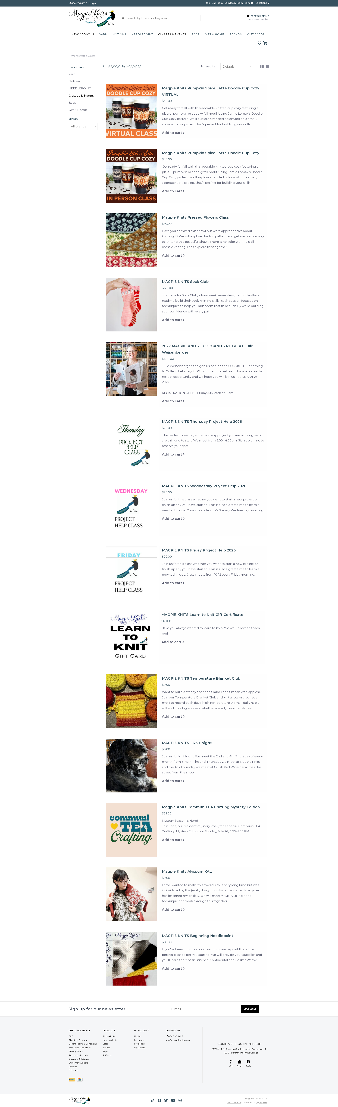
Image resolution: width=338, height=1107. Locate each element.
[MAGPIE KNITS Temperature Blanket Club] (131, 701)
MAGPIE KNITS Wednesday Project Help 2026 (204, 486)
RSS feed (107, 1055)
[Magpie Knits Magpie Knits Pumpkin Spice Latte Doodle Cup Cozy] (131, 176)
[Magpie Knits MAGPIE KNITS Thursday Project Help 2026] (131, 444)
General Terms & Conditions (83, 1043)
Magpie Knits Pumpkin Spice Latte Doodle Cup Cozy (210, 153)
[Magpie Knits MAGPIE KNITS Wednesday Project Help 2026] (131, 509)
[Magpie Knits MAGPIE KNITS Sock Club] (131, 304)
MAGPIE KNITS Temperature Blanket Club (201, 678)
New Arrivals (83, 34)
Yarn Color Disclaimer (79, 1047)
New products (110, 1040)
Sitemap (73, 1066)
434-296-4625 (175, 1036)
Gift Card (73, 1070)
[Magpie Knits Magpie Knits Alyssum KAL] (131, 894)
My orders (139, 1040)
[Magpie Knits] (92, 18)
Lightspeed (261, 1102)
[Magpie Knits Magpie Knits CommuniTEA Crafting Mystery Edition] (131, 830)
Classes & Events (172, 34)
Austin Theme (234, 1102)
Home (72, 55)
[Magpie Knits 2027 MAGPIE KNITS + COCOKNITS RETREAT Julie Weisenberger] (131, 369)
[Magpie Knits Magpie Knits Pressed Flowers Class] (131, 240)
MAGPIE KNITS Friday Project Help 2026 (199, 550)
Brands (235, 34)
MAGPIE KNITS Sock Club (185, 282)
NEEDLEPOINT (142, 34)
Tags (105, 1051)
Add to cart (172, 133)
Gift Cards (256, 34)
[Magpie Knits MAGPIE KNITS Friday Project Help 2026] (131, 573)
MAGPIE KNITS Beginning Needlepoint (197, 936)
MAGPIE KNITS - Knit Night (187, 743)
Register (138, 1036)
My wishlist (140, 1047)
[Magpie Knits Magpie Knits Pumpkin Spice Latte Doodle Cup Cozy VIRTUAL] (131, 111)
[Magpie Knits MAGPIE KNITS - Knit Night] (131, 766)
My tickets (139, 1043)
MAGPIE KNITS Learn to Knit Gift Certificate (202, 615)
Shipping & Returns (79, 1059)
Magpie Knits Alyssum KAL (187, 871)
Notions (119, 34)
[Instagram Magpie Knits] (180, 1100)
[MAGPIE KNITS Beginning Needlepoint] (131, 959)
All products (109, 1036)
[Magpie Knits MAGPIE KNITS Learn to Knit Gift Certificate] (131, 637)
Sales (105, 1043)
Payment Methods (78, 1055)
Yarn (103, 34)
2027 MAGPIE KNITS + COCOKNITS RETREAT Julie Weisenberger (207, 349)
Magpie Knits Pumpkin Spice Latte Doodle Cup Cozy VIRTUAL (210, 91)
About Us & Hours (78, 1040)
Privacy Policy (76, 1051)
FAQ (71, 1036)
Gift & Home (214, 34)
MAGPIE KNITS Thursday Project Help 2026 (202, 421)
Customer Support (78, 1062)
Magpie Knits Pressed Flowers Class (195, 217)
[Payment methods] (73, 1080)
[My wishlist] (259, 43)
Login (92, 3)
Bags (195, 34)
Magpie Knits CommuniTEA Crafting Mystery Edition (211, 807)
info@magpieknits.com (178, 1040)
